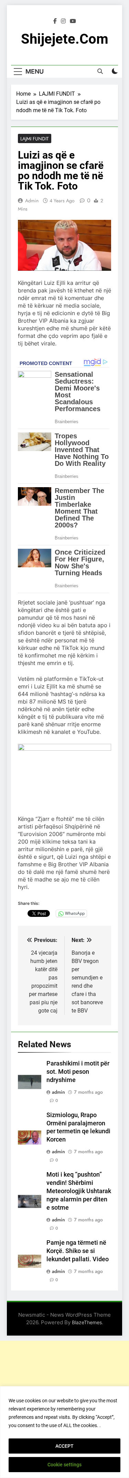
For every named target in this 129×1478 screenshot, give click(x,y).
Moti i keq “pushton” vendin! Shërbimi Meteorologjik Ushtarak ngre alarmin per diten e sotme (78, 1191)
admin (32, 200)
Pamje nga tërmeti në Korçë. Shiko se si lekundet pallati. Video (77, 1251)
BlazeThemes (87, 1322)
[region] (64, 1432)
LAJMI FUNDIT (34, 138)
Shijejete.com (64, 39)
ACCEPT (64, 1446)
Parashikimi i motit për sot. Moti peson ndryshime (77, 1071)
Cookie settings (64, 1464)
